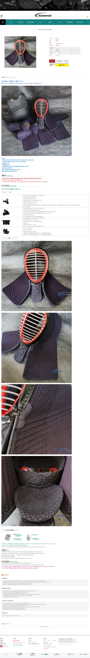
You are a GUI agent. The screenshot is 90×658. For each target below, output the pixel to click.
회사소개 (1, 638)
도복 (40, 22)
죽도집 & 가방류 (30, 22)
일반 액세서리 (70, 22)
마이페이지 (79, 9)
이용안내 (1, 640)
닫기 (89, 3)
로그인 (70, 9)
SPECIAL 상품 (79, 22)
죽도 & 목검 (20, 22)
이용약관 (1, 642)
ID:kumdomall (5, 646)
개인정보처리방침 (3, 644)
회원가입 (74, 9)
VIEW (71, 638)
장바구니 (87, 9)
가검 (60, 22)
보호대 (49, 22)
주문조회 (83, 9)
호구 (11, 22)
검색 (87, 17)
